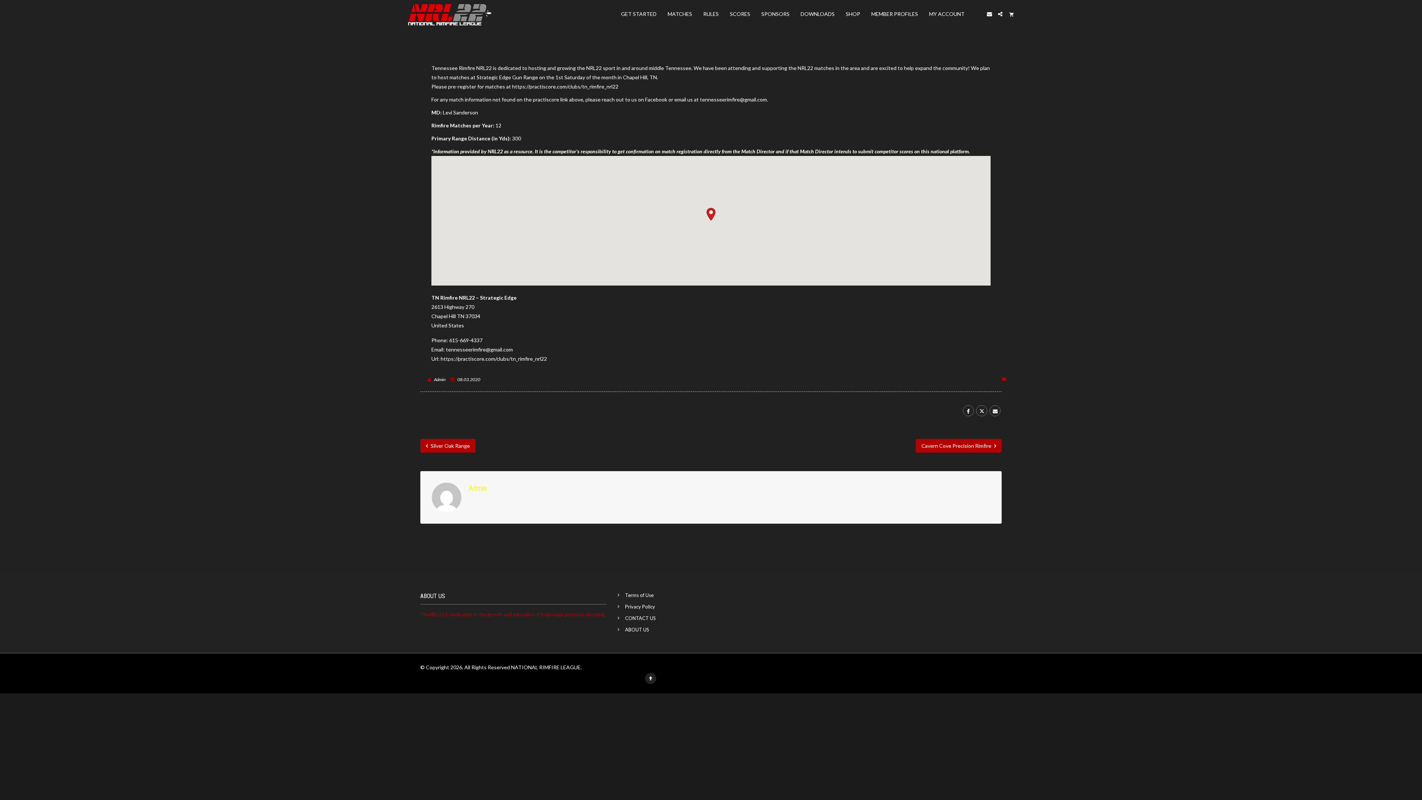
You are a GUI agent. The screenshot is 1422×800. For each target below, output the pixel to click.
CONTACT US (640, 618)
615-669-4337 (466, 340)
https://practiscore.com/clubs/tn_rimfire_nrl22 (565, 86)
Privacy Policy (640, 607)
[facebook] (968, 410)
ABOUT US (637, 630)
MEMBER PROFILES (894, 14)
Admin (439, 379)
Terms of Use (639, 595)
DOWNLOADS (818, 14)
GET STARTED (639, 14)
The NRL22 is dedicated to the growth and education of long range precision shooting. (512, 614)
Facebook (656, 99)
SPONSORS (775, 14)
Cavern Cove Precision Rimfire (956, 446)
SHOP (853, 14)
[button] (711, 214)
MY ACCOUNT (947, 14)
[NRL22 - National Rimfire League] (449, 14)
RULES (711, 14)
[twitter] (981, 410)
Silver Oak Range (450, 446)
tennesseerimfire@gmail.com (479, 349)
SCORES (740, 14)
